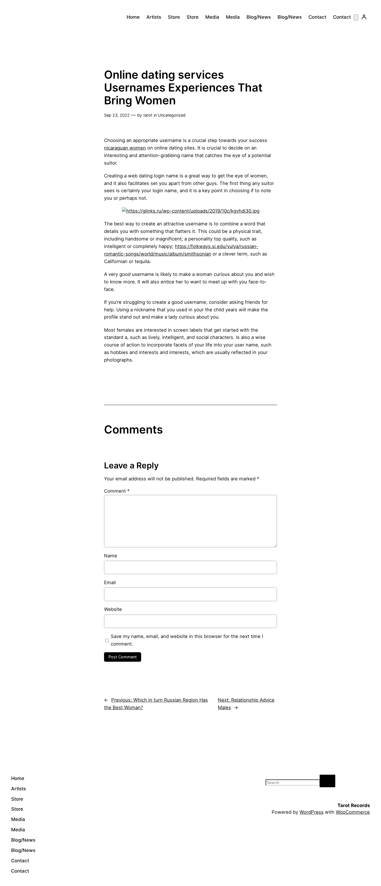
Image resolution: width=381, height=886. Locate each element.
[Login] (364, 17)
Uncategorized (171, 115)
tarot (147, 115)
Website (113, 609)
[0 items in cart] (356, 17)
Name (110, 555)
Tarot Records (353, 805)
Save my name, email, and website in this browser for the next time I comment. (187, 640)
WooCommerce (353, 812)
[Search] (327, 781)
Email (110, 582)
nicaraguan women (125, 148)
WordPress (312, 812)
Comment (116, 491)
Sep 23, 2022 (117, 115)
